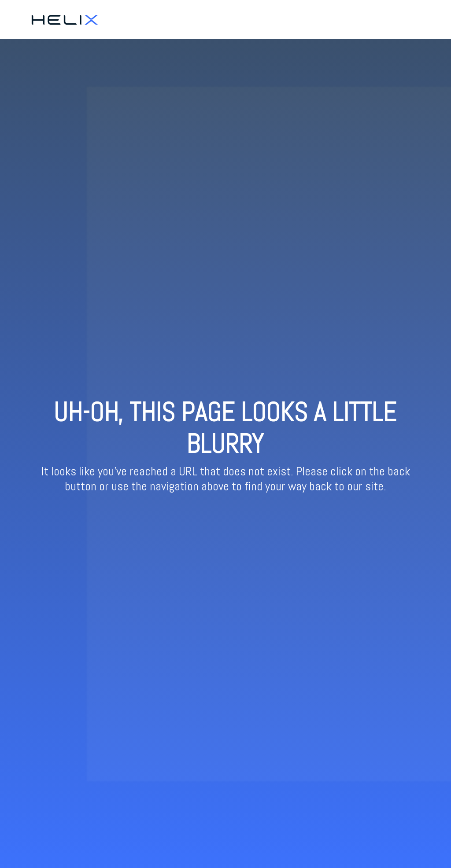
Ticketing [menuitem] (375, 19)
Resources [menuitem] (412, 19)
